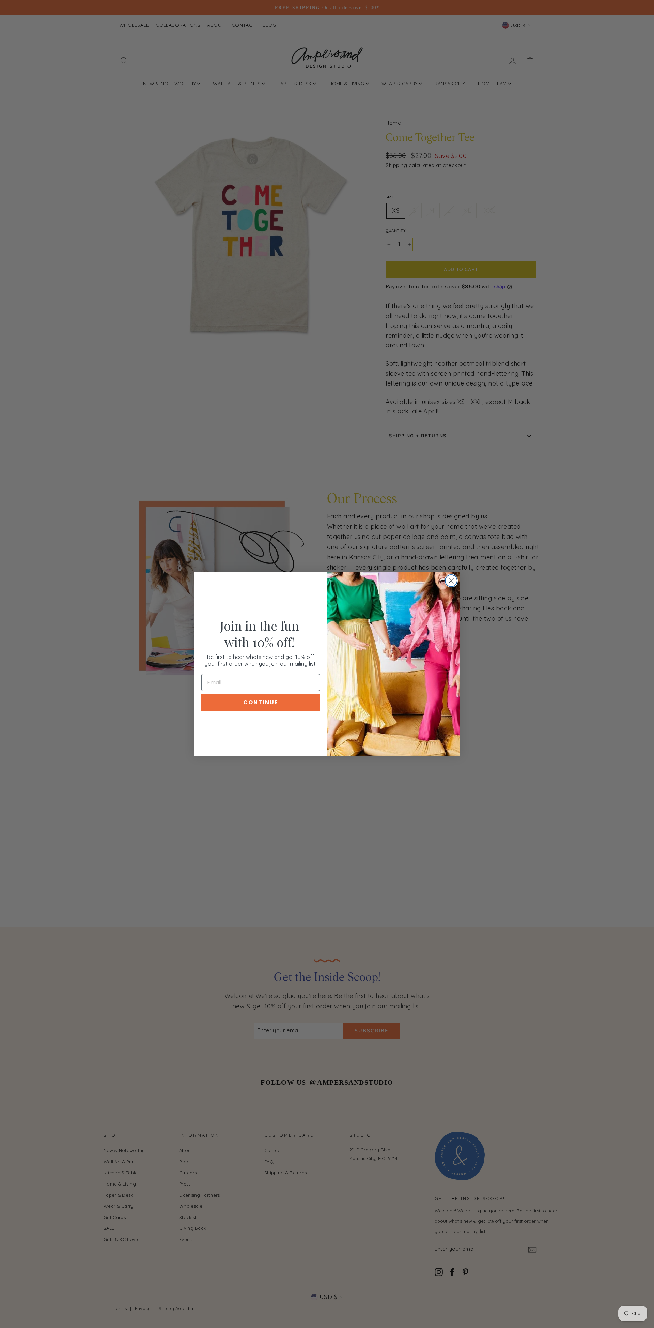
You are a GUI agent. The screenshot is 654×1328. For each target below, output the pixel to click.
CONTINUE (260, 702)
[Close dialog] (451, 581)
